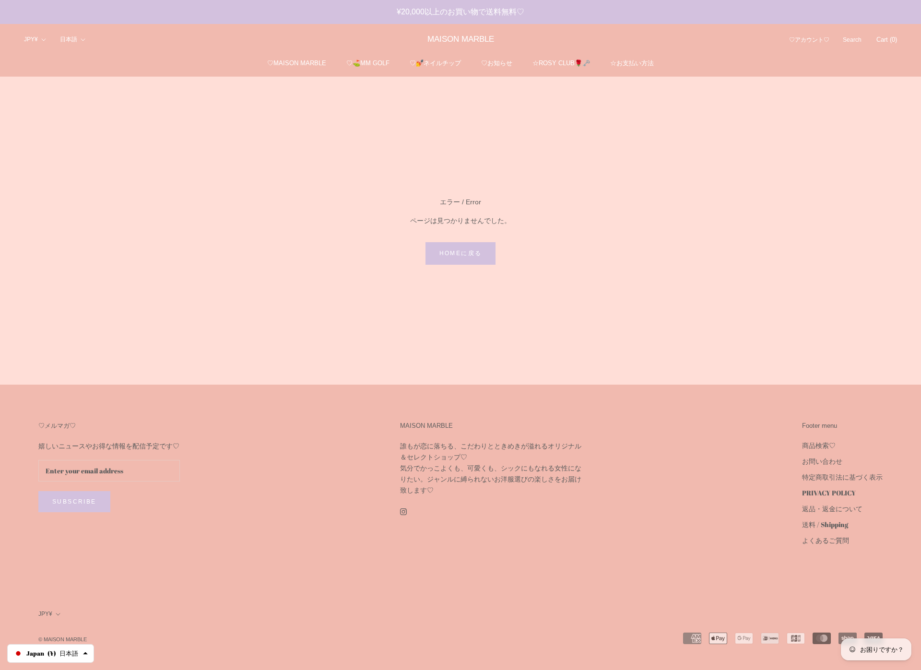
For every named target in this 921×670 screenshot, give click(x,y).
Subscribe (74, 501)
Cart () (886, 40)
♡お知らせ (496, 63)
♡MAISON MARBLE (296, 63)
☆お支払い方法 (632, 63)
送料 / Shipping (825, 524)
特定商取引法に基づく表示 (842, 477)
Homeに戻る (460, 253)
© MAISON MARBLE (62, 639)
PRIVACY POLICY (829, 492)
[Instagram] (403, 511)
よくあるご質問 (825, 540)
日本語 (68, 39)
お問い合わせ (822, 461)
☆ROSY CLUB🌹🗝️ (561, 63)
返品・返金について (832, 508)
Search (852, 40)
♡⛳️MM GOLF (368, 63)
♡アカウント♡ (809, 40)
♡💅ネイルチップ (435, 63)
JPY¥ (31, 39)
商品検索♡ (819, 445)
